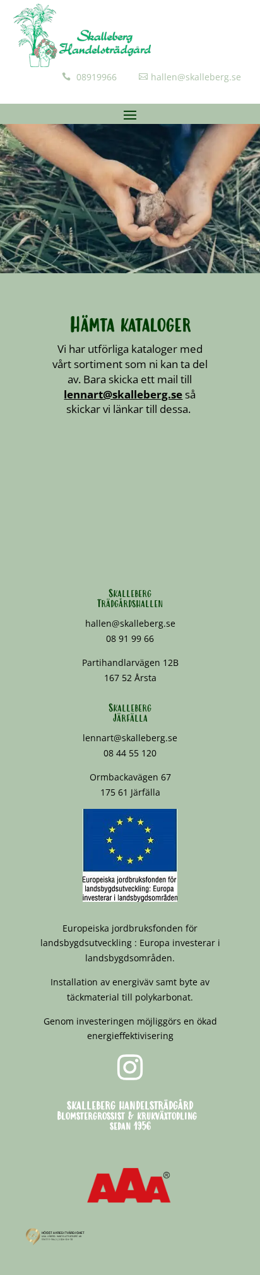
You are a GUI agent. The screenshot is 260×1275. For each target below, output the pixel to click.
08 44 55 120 (130, 753)
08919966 (95, 77)
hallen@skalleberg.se (196, 77)
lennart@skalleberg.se (123, 394)
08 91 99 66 (130, 638)
